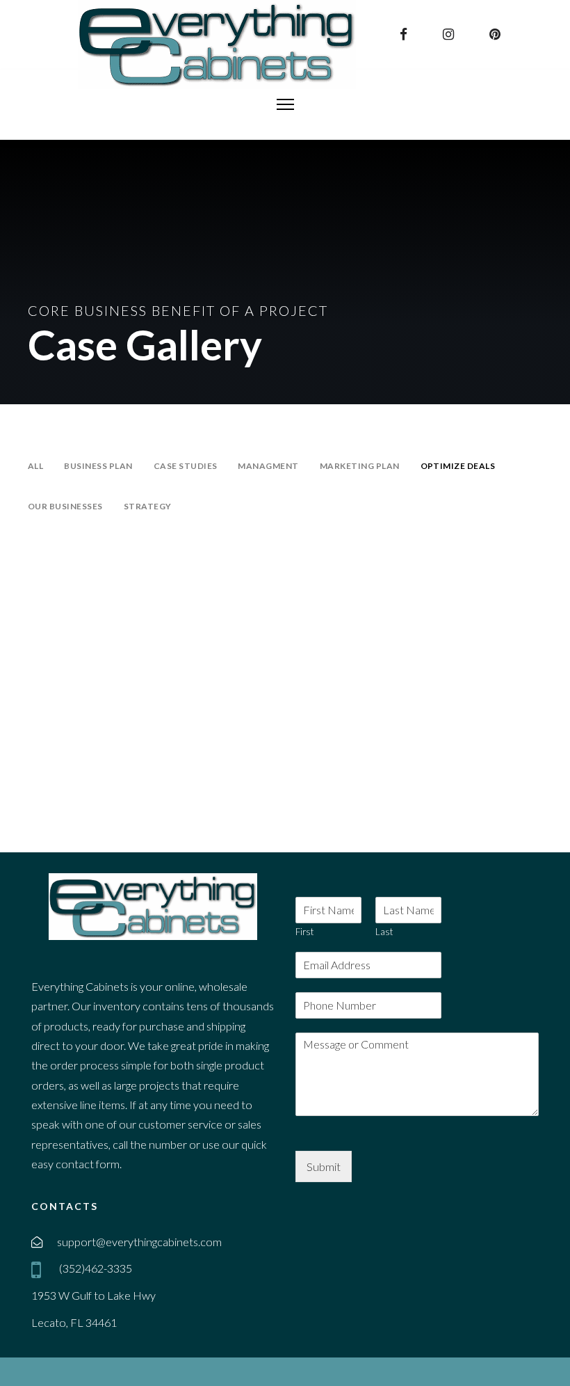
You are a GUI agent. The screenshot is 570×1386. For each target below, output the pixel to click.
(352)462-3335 (94, 1268)
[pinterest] (496, 34)
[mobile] (39, 1270)
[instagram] (450, 34)
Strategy (148, 506)
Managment (268, 466)
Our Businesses (65, 506)
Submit (324, 1166)
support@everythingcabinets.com (139, 1241)
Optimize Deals (458, 466)
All (35, 466)
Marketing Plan (360, 466)
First (304, 931)
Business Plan (98, 466)
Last (384, 931)
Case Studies (186, 466)
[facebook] (405, 34)
